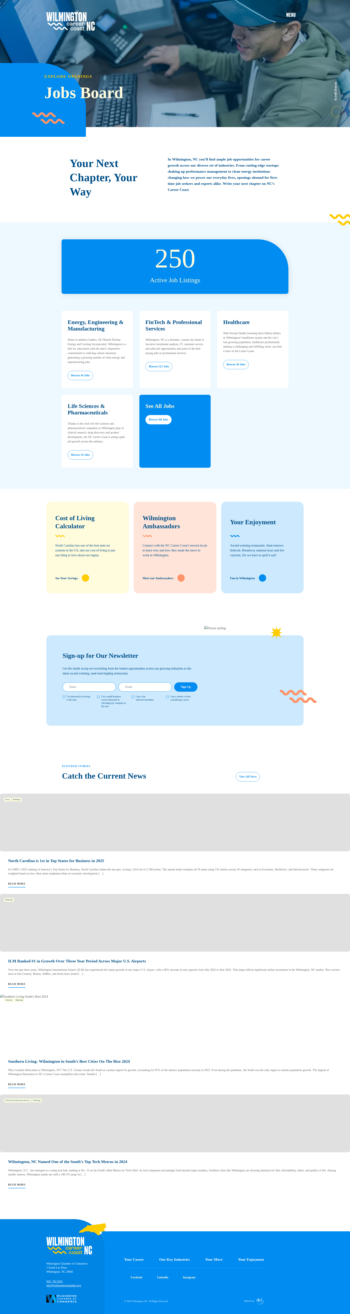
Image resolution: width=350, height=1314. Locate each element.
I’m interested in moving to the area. (78, 698)
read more (17, 883)
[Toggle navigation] (295, 14)
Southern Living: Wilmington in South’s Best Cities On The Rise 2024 (69, 1061)
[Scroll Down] (340, 109)
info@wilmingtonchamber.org (63, 1285)
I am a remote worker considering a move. (180, 698)
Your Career (134, 1259)
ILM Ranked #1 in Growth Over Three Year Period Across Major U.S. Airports (77, 961)
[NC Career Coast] (70, 21)
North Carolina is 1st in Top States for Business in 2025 (56, 860)
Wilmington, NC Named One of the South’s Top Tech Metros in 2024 (67, 1161)
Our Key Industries (174, 1259)
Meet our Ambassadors (158, 578)
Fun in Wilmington (242, 578)
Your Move (214, 1259)
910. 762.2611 (54, 1281)
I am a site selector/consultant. (145, 698)
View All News (247, 776)
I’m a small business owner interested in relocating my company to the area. (113, 701)
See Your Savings (66, 578)
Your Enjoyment (251, 1259)
